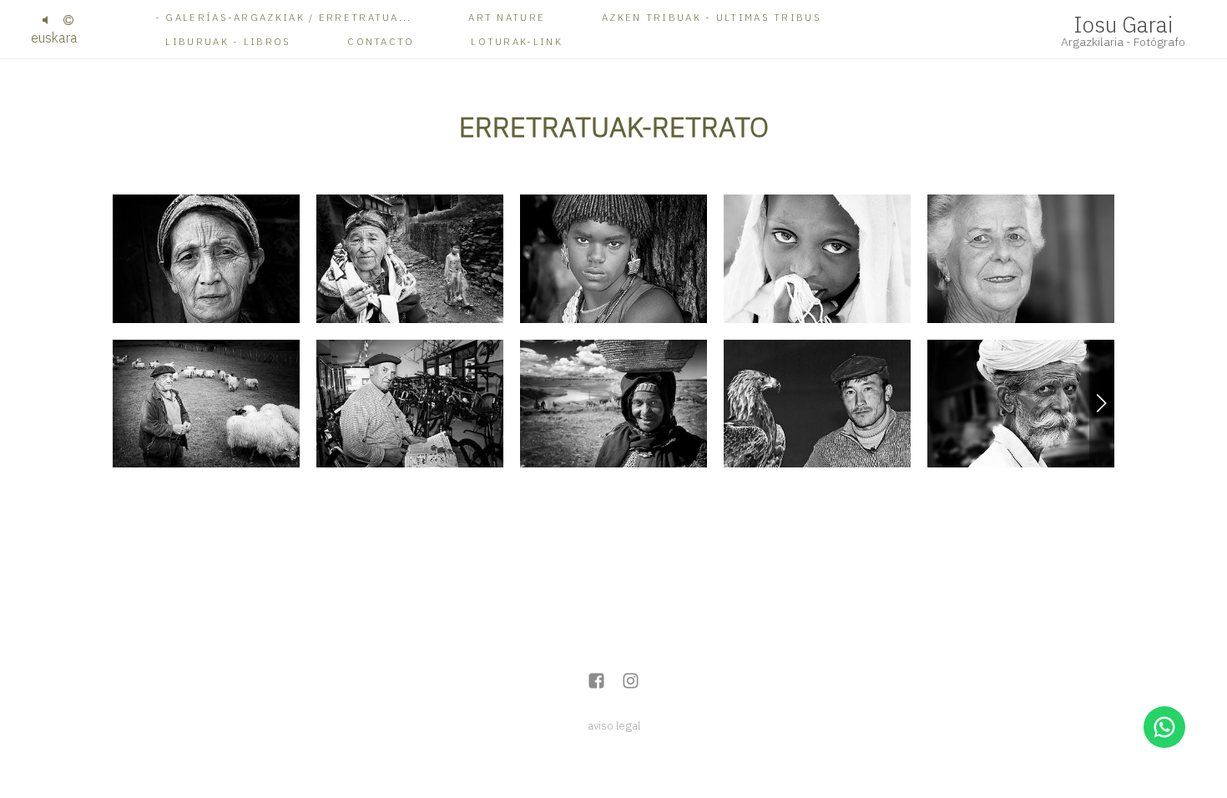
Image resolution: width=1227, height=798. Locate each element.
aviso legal (614, 725)
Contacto (380, 41)
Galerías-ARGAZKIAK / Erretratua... (288, 17)
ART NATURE (506, 17)
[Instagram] (631, 682)
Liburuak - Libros (227, 41)
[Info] (68, 20)
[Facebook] (596, 682)
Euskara (54, 37)
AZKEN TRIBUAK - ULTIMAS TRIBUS (711, 17)
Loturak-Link (517, 41)
